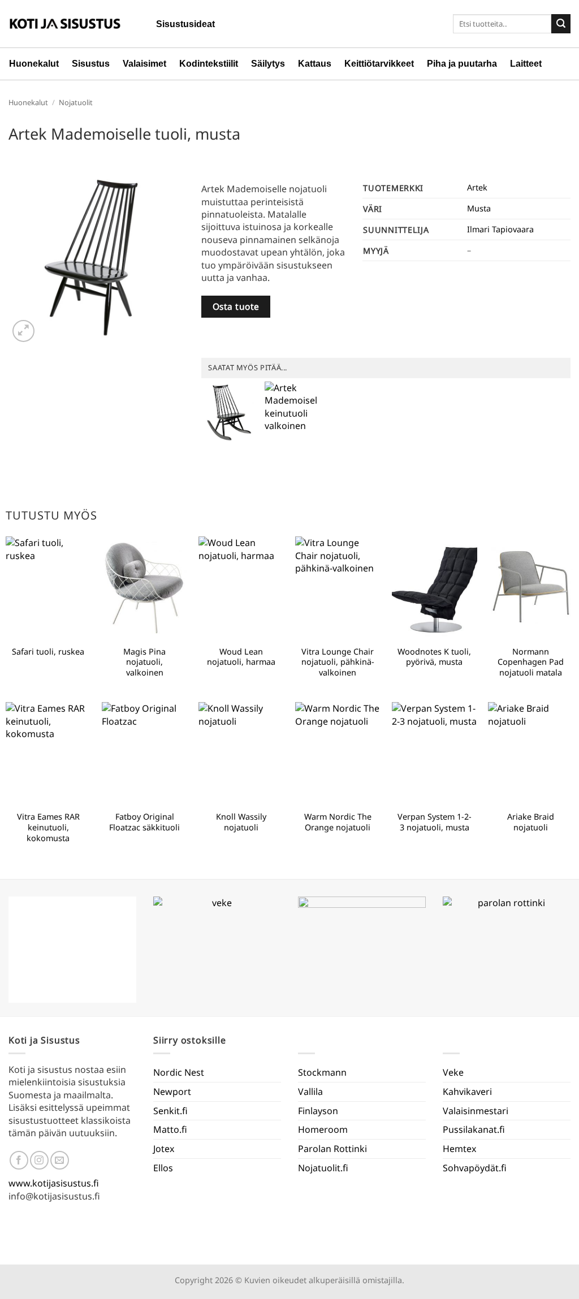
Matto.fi (170, 1129)
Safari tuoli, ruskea (48, 652)
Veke (453, 1072)
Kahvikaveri (467, 1091)
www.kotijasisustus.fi (53, 1183)
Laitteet (526, 63)
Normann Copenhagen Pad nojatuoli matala (531, 662)
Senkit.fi (170, 1111)
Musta (479, 208)
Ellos (163, 1168)
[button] (23, 331)
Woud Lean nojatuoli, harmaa (241, 657)
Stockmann (322, 1072)
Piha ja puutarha (462, 63)
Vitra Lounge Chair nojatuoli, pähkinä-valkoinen (337, 662)
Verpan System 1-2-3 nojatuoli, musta (434, 822)
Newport (172, 1091)
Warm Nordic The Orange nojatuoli (337, 822)
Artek (477, 187)
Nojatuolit (76, 102)
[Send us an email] (59, 1160)
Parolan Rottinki (332, 1148)
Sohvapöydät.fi (475, 1168)
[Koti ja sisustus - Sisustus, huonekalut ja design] (65, 24)
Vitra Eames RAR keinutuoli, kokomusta (48, 827)
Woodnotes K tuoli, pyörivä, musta (434, 657)
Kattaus (314, 63)
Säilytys (268, 63)
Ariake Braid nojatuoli (530, 822)
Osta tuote (236, 306)
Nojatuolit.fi (323, 1168)
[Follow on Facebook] (19, 1160)
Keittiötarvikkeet (379, 63)
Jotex (163, 1148)
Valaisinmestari (475, 1111)
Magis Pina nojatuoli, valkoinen (144, 662)
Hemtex (459, 1148)
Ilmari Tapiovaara (500, 229)
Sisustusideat (185, 24)
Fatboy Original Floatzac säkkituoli (144, 822)
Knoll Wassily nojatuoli (241, 822)
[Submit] (561, 23)
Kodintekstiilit (208, 63)
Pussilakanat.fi (474, 1129)
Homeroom (323, 1129)
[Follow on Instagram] (39, 1160)
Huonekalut (34, 63)
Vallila (310, 1091)
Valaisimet (144, 63)
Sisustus (91, 63)
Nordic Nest (178, 1072)
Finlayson (318, 1111)
